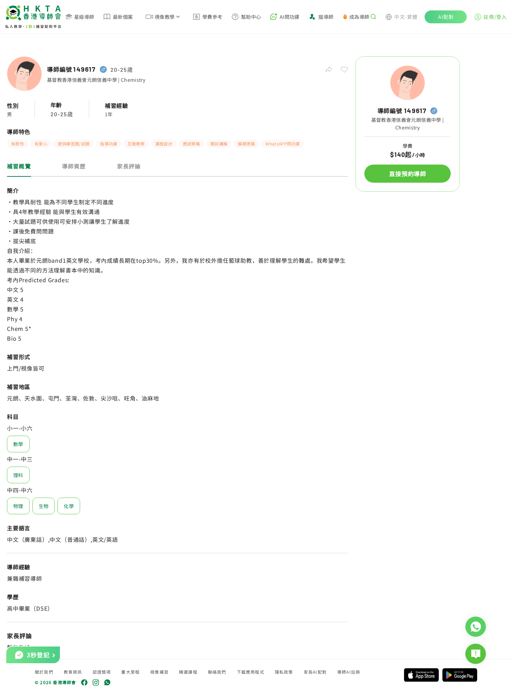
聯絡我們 (217, 672)
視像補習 (159, 672)
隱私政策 (284, 672)
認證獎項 (102, 672)
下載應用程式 (250, 672)
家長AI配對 (315, 672)
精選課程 (188, 672)
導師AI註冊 (348, 672)
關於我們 (44, 672)
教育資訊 (73, 672)
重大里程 (130, 672)
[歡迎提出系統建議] (475, 654)
